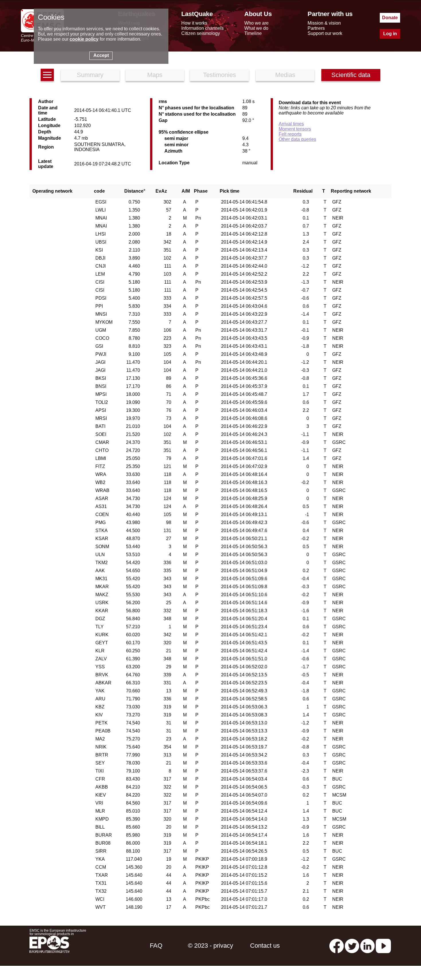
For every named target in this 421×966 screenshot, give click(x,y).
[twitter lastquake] (352, 945)
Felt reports (290, 134)
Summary (90, 74)
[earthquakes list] (47, 75)
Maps (154, 74)
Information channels (202, 28)
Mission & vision (324, 23)
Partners (316, 28)
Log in (390, 33)
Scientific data (350, 74)
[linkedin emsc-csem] (367, 945)
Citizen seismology (200, 33)
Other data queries (297, 139)
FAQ (156, 945)
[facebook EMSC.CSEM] (336, 945)
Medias (285, 74)
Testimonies (219, 74)
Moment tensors (295, 129)
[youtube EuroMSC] (383, 945)
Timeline (253, 33)
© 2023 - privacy (210, 945)
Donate (390, 17)
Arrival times (291, 123)
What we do (256, 28)
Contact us (265, 945)
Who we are (256, 23)
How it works (194, 23)
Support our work (325, 33)
